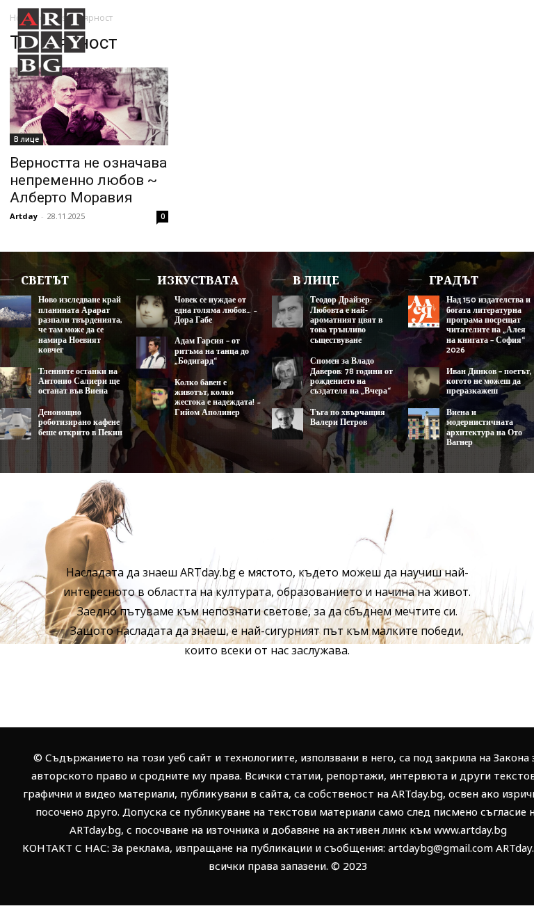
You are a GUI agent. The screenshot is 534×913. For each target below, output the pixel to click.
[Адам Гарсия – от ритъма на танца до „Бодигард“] (152, 352)
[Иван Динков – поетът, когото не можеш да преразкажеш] (423, 382)
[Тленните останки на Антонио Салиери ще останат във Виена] (15, 382)
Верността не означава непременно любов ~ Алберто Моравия (88, 180)
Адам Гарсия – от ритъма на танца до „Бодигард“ (212, 351)
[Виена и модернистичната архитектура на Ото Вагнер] (423, 423)
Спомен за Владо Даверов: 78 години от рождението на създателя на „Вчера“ (351, 376)
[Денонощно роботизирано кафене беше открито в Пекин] (15, 423)
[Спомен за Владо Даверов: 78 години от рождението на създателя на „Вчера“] (287, 372)
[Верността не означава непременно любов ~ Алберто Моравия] (89, 106)
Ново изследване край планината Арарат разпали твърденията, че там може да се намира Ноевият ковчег (80, 325)
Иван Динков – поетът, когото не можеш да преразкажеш (488, 381)
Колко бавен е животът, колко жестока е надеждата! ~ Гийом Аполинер (218, 397)
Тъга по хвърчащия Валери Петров (347, 417)
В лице (26, 139)
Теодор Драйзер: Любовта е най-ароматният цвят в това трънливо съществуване (346, 320)
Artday (24, 216)
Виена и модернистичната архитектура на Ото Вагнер (484, 427)
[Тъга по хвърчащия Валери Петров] (287, 423)
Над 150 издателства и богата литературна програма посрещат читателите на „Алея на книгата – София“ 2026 (488, 325)
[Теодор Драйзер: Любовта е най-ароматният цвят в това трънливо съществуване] (287, 311)
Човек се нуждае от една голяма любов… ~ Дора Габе (216, 310)
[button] (501, 84)
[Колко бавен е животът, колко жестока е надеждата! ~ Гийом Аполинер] (152, 394)
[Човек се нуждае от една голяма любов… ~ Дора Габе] (152, 311)
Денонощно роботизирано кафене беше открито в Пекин (80, 422)
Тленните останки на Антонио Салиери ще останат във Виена (79, 381)
